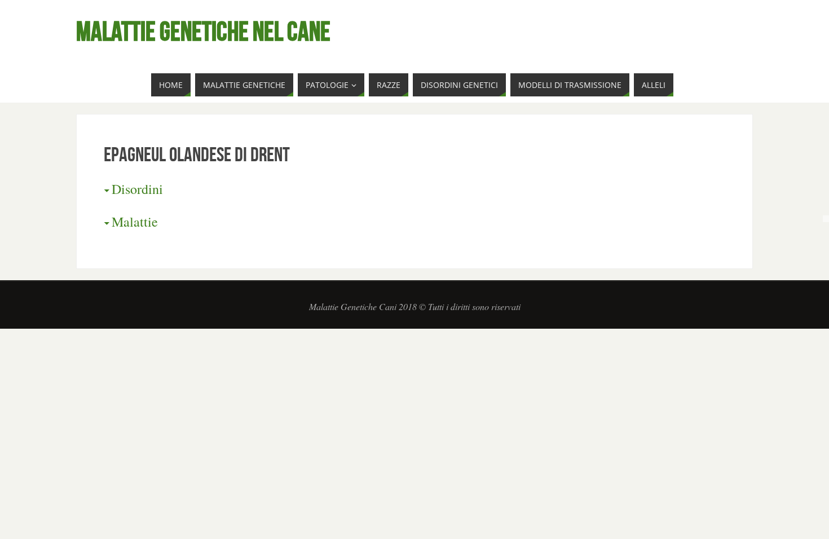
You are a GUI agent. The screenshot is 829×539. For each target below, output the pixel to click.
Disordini (137, 189)
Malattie (135, 222)
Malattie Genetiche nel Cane (203, 32)
